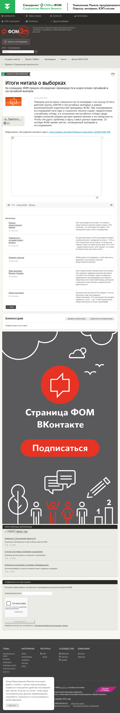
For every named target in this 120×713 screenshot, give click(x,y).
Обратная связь (77, 703)
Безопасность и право (9, 655)
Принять (12, 705)
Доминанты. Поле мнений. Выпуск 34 (20, 539)
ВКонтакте (65, 653)
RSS (44, 653)
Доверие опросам (16, 257)
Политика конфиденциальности (56, 706)
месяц (19, 532)
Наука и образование (17, 74)
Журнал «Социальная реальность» (22, 64)
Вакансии (81, 657)
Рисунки (25, 663)
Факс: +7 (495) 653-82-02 (57, 703)
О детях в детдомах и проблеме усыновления (24, 552)
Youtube (64, 660)
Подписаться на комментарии (101, 319)
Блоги (24, 666)
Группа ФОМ (22, 205)
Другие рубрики (60, 21)
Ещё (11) (6, 671)
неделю (11, 532)
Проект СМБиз (32, 59)
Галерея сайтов (12, 59)
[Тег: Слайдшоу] (111, 205)
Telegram (64, 657)
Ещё (12, 307)
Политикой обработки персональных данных (51, 625)
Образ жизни (35, 16)
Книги (63, 59)
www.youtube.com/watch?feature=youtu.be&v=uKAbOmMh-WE (79, 132)
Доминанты (9, 16)
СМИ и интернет (12, 21)
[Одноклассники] (8, 123)
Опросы (32, 205)
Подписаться (20, 621)
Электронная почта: (13, 593)
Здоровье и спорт (9, 665)
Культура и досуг (9, 668)
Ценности (57, 16)
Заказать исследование (18, 42)
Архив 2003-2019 (80, 59)
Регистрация (14, 48)
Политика (33, 21)
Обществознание (16, 293)
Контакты (81, 653)
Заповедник (50, 59)
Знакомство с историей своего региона (16, 240)
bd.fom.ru (64, 688)
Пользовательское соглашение (86, 706)
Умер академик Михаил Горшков (16, 272)
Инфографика (27, 657)
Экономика (82, 16)
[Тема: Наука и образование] (3, 74)
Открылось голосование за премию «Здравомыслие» (27, 565)
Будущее (6, 659)
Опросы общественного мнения (15, 225)
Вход (4, 48)
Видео (24, 653)
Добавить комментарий (76, 319)
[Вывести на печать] (113, 74)
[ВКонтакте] (5, 123)
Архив (45, 657)
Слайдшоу (25, 660)
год (25, 532)
